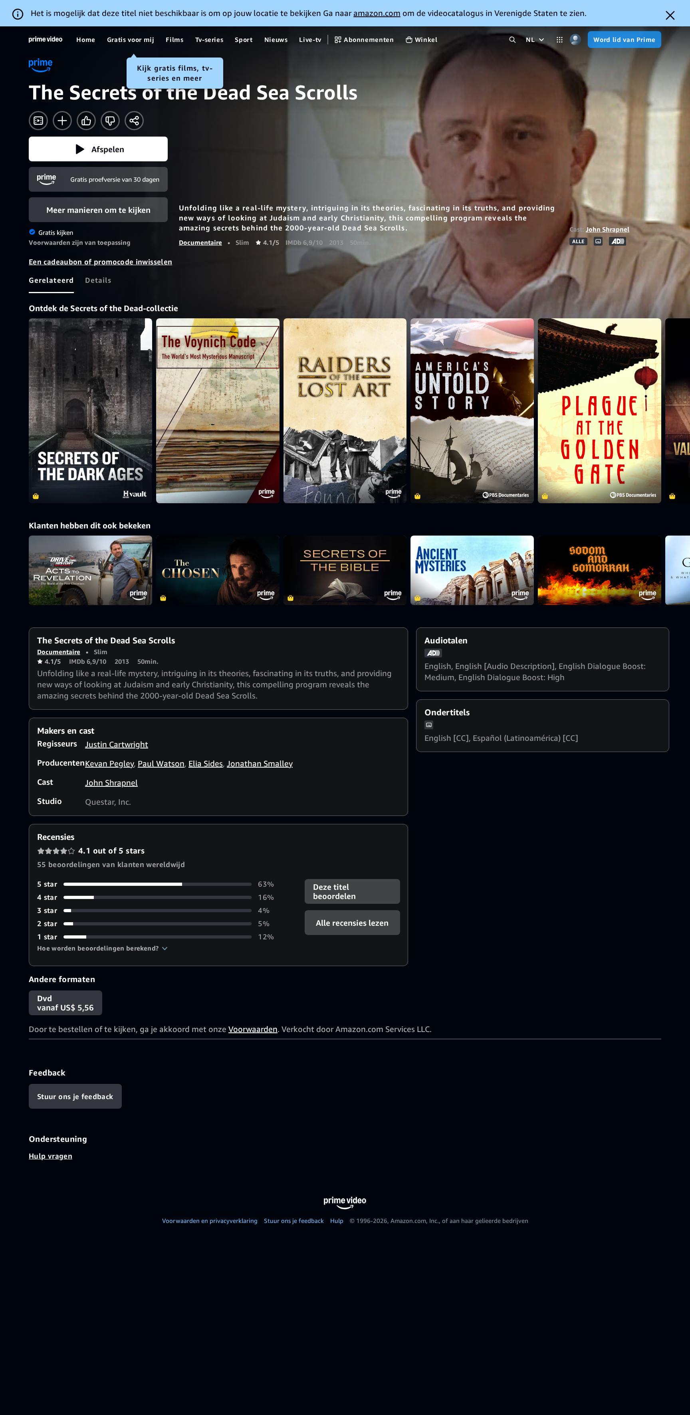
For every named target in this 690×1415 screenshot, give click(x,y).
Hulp (336, 1220)
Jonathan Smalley (260, 763)
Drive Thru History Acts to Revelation (90, 570)
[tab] (51, 280)
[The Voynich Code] (218, 410)
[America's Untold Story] (472, 410)
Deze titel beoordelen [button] (334, 891)
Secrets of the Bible (345, 570)
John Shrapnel (607, 229)
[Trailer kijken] (38, 120)
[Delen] (134, 120)
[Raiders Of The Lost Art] (345, 410)
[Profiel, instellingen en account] (575, 39)
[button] (98, 149)
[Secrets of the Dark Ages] (90, 410)
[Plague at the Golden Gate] (599, 410)
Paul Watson (161, 763)
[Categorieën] (559, 39)
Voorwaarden (253, 1029)
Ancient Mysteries (472, 570)
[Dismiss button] (670, 15)
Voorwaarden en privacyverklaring (210, 1220)
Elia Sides (205, 763)
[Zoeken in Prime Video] (512, 39)
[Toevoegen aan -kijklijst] (62, 120)
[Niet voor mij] (110, 120)
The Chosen (218, 570)
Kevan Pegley (109, 763)
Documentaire (200, 242)
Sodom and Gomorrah (599, 570)
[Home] (45, 39)
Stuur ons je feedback (294, 1220)
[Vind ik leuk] (86, 120)
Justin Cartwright (116, 744)
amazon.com (377, 13)
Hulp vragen (50, 1155)
